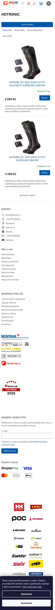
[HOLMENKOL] (36, 573)
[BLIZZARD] (36, 530)
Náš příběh (6, 258)
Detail (45, 98)
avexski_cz (10, 227)
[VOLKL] (19, 546)
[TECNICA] (36, 546)
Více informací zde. (32, 586)
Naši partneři (7, 276)
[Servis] (34, 3)
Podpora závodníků (9, 261)
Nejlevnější (19, 30)
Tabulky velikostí (8, 302)
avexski (9, 231)
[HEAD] (19, 530)
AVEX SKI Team (8, 254)
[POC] (19, 518)
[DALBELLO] (36, 538)
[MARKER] (19, 538)
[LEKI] (36, 506)
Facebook (10, 223)
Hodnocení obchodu (10, 279)
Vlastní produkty (8, 269)
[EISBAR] (19, 555)
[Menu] (48, 3)
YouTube (9, 240)
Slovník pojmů (7, 320)
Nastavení (26, 594)
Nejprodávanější (34, 30)
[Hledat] (23, 3)
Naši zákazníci (7, 265)
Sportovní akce (8, 272)
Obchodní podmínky (10, 306)
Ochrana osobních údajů (12, 309)
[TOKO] (36, 563)
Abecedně (7, 36)
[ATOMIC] (36, 518)
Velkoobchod (7, 317)
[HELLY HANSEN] (19, 506)
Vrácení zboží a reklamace (13, 299)
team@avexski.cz (13, 215)
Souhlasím (26, 603)
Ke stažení (6, 324)
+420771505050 (13, 219)
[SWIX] (19, 563)
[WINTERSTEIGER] (19, 573)
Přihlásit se (10, 451)
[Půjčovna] (28, 3)
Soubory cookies (8, 313)
